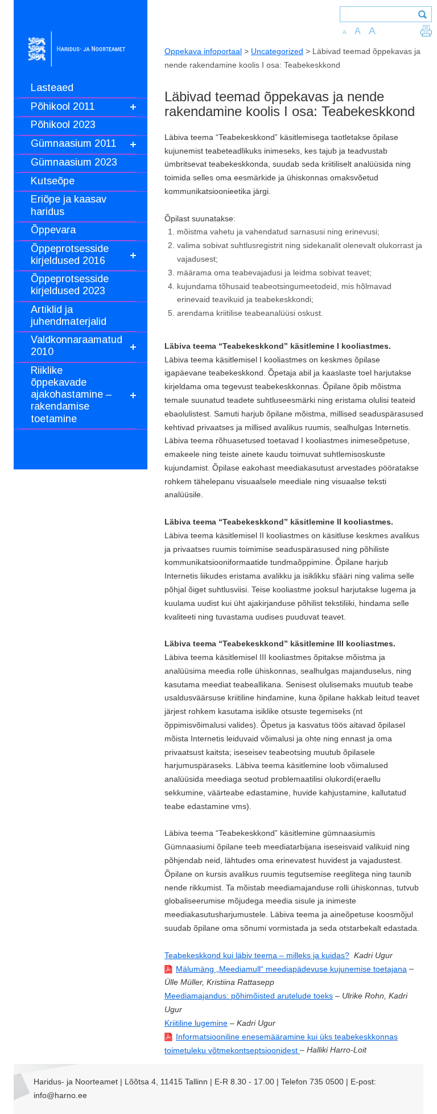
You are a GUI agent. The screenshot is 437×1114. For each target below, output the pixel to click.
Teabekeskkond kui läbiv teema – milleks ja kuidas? (256, 955)
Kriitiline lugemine (196, 1023)
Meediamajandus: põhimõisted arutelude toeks (248, 995)
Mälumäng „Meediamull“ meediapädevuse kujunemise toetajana (291, 968)
